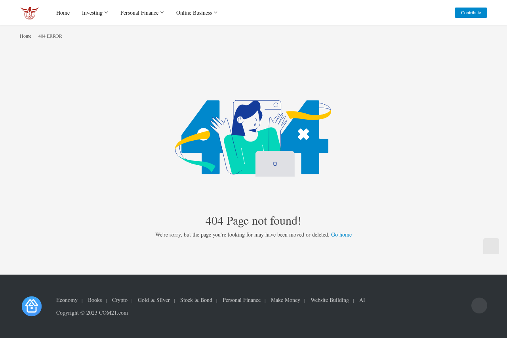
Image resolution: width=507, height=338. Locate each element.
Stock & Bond (196, 300)
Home (63, 12)
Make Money (285, 300)
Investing (92, 12)
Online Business (194, 12)
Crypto (120, 300)
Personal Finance (139, 12)
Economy (67, 300)
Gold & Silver (154, 300)
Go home (341, 234)
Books (95, 300)
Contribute (471, 12)
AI (362, 300)
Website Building (330, 300)
